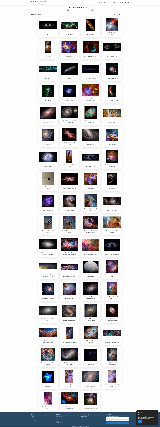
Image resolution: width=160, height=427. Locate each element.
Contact (115, 2)
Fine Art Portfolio (59, 416)
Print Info (32, 416)
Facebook (84, 417)
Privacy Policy (147, 418)
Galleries (102, 2)
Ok (140, 421)
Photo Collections (59, 420)
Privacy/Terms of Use (34, 419)
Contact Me (84, 416)
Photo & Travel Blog (59, 422)
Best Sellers (58, 417)
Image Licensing (34, 417)
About (109, 2)
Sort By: (115, 14)
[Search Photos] (126, 2)
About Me (57, 421)
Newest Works (58, 419)
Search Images (58, 423)
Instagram (84, 419)
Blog (121, 2)
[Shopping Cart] (129, 2)
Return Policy (33, 420)
